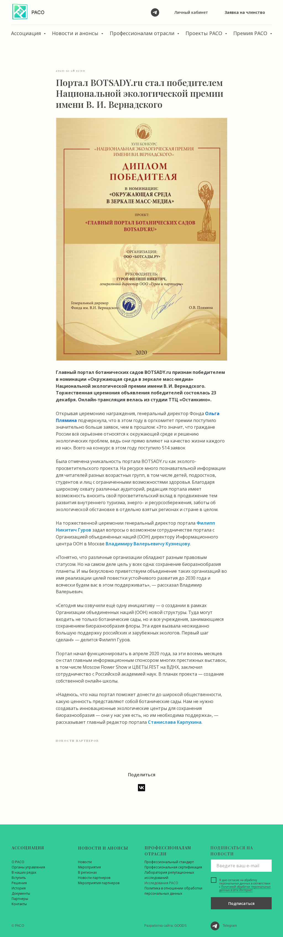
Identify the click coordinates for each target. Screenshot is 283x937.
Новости (85, 862)
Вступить (19, 877)
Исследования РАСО (161, 883)
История (19, 888)
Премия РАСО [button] (251, 33)
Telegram (230, 926)
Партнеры (20, 898)
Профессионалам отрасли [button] (143, 33)
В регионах (87, 872)
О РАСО (18, 862)
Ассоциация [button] (26, 33)
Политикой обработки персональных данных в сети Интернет (245, 888)
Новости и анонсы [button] (76, 33)
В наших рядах (24, 872)
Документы (21, 893)
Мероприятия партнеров (98, 883)
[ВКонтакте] (141, 787)
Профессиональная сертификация (173, 867)
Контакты (19, 904)
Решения (19, 883)
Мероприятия (89, 867)
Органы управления (28, 867)
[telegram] (155, 12)
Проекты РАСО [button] (204, 33)
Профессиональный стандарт (169, 862)
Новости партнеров (94, 877)
